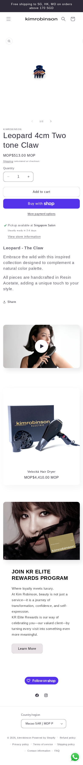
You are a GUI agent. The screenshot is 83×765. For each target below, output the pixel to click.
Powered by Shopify (44, 737)
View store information (24, 236)
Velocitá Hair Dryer (41, 471)
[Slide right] (51, 121)
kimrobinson (24, 737)
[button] (8, 19)
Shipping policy (66, 744)
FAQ (57, 750)
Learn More (27, 648)
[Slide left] (32, 121)
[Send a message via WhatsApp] (75, 757)
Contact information (38, 750)
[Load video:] (41, 346)
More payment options (42, 213)
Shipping (8, 161)
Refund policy (68, 737)
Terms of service (43, 744)
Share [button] (11, 301)
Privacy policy (20, 744)
